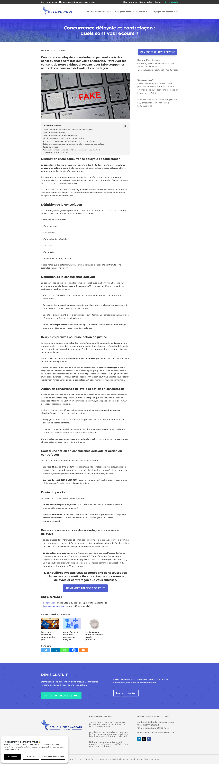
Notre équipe (145, 2)
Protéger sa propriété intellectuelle (130, 12)
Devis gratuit (171, 2)
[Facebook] (73, 650)
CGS (114, 759)
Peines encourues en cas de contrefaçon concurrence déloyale (71, 150)
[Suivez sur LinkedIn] (139, 739)
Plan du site (154, 759)
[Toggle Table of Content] (124, 126)
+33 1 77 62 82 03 (150, 725)
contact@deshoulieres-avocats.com (156, 63)
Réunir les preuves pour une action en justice (63, 138)
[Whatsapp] (64, 650)
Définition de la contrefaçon (55, 132)
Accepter (12, 756)
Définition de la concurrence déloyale (59, 135)
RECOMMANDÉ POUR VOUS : (56, 153)
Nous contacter (126, 693)
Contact (158, 2)
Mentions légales (103, 759)
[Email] (83, 650)
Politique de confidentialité (129, 759)
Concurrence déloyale (53, 606)
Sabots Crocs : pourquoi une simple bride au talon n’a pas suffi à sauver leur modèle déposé (107, 724)
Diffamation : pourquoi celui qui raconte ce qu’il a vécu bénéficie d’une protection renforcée (109, 744)
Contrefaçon (49, 603)
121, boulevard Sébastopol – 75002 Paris (157, 70)
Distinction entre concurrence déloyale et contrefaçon (67, 129)
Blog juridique (130, 2)
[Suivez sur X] (144, 739)
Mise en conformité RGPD (97, 12)
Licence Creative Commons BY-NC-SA (76, 759)
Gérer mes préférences (53, 756)
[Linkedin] (55, 650)
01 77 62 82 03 (50, 2)
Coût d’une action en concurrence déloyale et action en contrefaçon (73, 144)
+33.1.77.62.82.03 (150, 66)
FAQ (146, 759)
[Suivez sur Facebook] (149, 739)
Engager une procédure (164, 12)
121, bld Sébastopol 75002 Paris (153, 728)
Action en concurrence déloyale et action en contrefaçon (68, 141)
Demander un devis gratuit (157, 52)
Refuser (30, 756)
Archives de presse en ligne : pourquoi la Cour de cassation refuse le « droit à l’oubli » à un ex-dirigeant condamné (108, 734)
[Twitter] (45, 650)
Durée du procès (50, 147)
